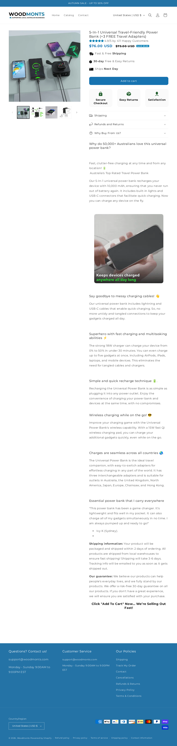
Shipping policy (119, 738)
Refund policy (62, 738)
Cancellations (125, 677)
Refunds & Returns (128, 683)
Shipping (122, 659)
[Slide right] (77, 112)
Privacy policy (80, 738)
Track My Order (126, 665)
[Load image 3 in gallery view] (51, 112)
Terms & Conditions (128, 695)
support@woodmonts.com (79, 659)
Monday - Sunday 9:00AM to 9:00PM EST (86, 667)
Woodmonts (23, 738)
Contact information (141, 738)
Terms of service (99, 738)
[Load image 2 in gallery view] (37, 112)
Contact (121, 671)
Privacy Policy (125, 689)
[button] (150, 15)
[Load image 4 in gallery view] (65, 112)
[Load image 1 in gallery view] (23, 112)
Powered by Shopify (41, 738)
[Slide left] (12, 112)
